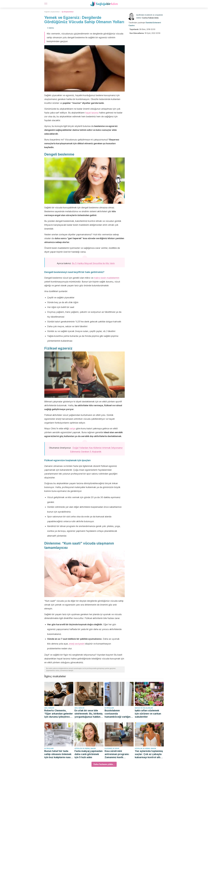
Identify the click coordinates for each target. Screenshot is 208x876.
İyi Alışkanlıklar (68, 12)
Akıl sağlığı (49, 708)
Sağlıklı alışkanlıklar (52, 12)
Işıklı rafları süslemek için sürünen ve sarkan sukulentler (148, 713)
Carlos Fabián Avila (150, 18)
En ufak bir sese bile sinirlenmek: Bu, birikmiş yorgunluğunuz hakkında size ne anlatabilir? (89, 713)
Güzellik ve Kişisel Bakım (85, 748)
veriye (72, 428)
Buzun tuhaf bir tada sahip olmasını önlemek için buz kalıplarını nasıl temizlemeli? (57, 754)
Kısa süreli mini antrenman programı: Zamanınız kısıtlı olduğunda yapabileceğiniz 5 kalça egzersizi (118, 754)
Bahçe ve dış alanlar (144, 708)
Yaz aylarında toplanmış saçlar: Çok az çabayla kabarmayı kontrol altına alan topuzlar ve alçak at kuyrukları (149, 754)
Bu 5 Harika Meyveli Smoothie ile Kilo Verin (93, 263)
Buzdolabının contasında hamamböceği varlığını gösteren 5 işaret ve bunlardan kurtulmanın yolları (118, 713)
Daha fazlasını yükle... (104, 764)
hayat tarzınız (92, 112)
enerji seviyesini (76, 643)
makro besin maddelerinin (106, 278)
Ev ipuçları (109, 708)
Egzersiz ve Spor (112, 748)
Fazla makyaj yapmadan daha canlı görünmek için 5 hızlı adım (89, 754)
